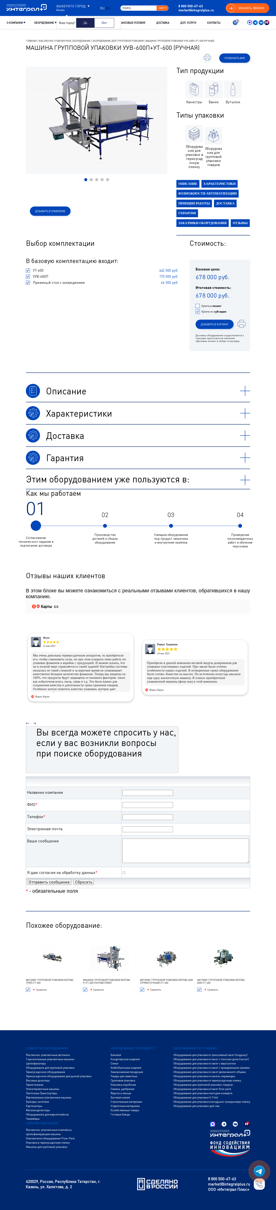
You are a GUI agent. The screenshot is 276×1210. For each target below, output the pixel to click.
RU (102, 8)
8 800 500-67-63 (190, 6)
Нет (104, 22)
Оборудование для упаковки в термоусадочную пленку (207, 1080)
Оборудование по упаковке (195, 1048)
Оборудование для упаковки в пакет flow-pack (202, 1089)
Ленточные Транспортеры (41, 1093)
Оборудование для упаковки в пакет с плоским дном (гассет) (211, 1059)
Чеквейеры (33, 1118)
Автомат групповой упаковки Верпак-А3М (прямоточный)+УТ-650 (166, 981)
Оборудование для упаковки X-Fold (195, 1097)
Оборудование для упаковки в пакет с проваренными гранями (211, 1067)
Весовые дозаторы (38, 1080)
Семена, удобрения (122, 1089)
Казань (60, 10)
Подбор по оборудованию (47, 1048)
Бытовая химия (120, 1097)
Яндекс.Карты (42, 696)
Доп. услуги (188, 22)
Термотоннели (34, 1084)
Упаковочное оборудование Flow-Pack (50, 1138)
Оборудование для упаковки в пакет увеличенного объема (209, 1072)
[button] (85, 179)
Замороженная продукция (127, 1072)
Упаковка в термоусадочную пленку (48, 1142)
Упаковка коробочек (123, 1084)
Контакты (213, 22)
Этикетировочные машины (42, 1089)
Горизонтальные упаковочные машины (50, 1059)
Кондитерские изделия (125, 1059)
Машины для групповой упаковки (46, 1146)
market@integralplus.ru (196, 10)
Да (85, 22)
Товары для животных (124, 1076)
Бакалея (116, 1055)
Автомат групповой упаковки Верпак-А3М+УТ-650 (221, 981)
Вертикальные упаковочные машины (48, 1097)
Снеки (114, 1063)
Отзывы (240, 223)
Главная (31, 40)
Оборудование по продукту (133, 1048)
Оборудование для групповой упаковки (118, 40)
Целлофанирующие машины (43, 1134)
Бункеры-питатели (37, 1101)
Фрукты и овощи (121, 1093)
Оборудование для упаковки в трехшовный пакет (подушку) (210, 1055)
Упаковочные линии (42, 1123)
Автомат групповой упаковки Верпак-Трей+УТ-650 (50, 981)
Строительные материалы (126, 1101)
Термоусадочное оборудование (45, 1072)
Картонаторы (34, 1106)
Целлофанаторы (36, 1063)
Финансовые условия (130, 22)
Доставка (162, 22)
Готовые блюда (120, 1114)
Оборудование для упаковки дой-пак (196, 1106)
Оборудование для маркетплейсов (47, 1114)
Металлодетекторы (38, 1110)
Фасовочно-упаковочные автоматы (48, 1055)
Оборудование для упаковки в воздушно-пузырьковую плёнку (211, 1101)
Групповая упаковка (123, 1080)
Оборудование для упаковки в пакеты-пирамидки (204, 1076)
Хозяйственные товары (125, 1110)
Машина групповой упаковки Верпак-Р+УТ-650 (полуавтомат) (107, 981)
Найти (162, 8)
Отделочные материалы (125, 1106)
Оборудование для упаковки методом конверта (202, 1093)
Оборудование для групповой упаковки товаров (203, 1084)
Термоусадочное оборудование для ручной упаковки (59, 1076)
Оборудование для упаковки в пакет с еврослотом (204, 1063)
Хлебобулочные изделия (126, 1067)
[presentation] (27, 721)
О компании (15, 22)
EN (107, 8)
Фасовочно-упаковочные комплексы (49, 1129)
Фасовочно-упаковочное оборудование (65, 40)
